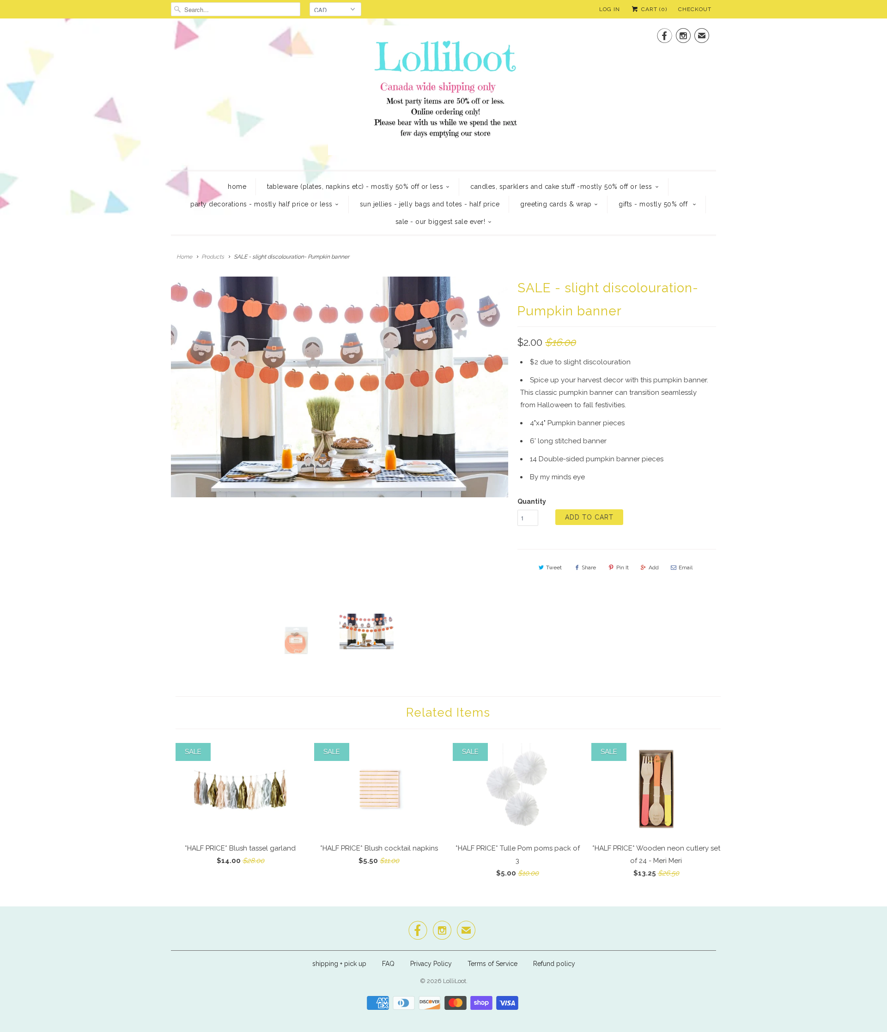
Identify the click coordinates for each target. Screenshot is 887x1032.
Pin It (622, 567)
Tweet (554, 567)
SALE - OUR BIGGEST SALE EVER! (440, 221)
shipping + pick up (340, 963)
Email (686, 567)
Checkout (694, 9)
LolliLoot (454, 981)
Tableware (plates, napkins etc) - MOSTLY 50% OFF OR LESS (355, 186)
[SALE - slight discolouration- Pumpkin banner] (339, 387)
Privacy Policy (431, 963)
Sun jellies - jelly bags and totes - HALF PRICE (430, 204)
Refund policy (554, 963)
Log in (609, 9)
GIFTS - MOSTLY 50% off (654, 204)
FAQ (388, 963)
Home (237, 186)
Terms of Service (492, 963)
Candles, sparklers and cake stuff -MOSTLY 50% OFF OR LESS (561, 186)
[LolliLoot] (443, 93)
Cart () (653, 9)
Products (212, 256)
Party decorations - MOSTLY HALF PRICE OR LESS (261, 204)
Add (654, 567)
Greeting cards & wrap (556, 204)
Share (589, 567)
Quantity (531, 501)
